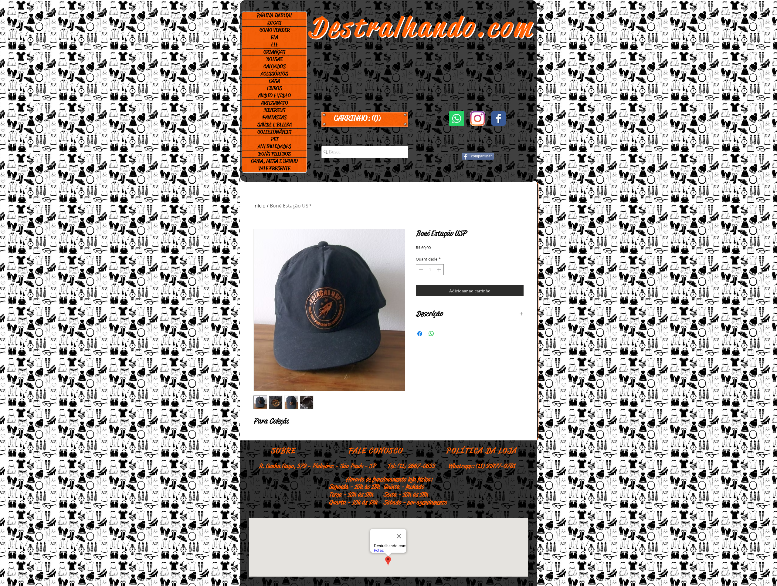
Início (259, 205)
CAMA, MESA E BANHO (274, 161)
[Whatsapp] (456, 118)
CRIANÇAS (274, 52)
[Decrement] (420, 269)
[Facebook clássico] (498, 118)
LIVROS (274, 88)
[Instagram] (477, 118)
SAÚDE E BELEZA (274, 124)
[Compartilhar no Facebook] (419, 333)
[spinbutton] (430, 269)
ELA (274, 37)
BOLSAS (274, 59)
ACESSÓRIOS (274, 73)
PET (274, 139)
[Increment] (439, 269)
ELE (274, 44)
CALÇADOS (274, 66)
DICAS (274, 22)
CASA (274, 81)
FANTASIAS (274, 117)
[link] (365, 118)
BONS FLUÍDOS (274, 153)
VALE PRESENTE (274, 168)
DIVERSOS (274, 110)
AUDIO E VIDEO (274, 95)
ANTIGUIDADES (274, 146)
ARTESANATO (274, 102)
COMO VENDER (275, 30)
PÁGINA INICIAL (274, 15)
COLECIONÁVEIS (274, 132)
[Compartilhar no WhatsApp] (431, 333)
